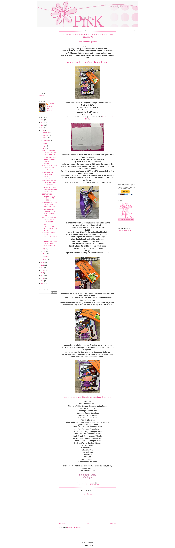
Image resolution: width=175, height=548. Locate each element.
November (46, 135)
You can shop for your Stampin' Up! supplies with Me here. (87, 397)
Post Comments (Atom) (74, 527)
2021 (42, 262)
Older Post (113, 524)
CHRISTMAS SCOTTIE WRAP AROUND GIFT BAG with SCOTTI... (49, 189)
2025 (42, 122)
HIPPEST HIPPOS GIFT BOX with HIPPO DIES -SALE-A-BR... (49, 204)
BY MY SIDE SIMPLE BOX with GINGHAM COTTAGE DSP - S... (49, 152)
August (45, 143)
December (46, 132)
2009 (42, 283)
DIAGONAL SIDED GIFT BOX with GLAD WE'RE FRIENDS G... (49, 243)
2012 (42, 275)
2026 (42, 120)
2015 (42, 267)
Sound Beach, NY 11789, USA (90, 484)
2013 (42, 273)
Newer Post (62, 524)
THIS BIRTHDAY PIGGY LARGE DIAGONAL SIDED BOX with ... (49, 168)
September (46, 140)
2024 (42, 125)
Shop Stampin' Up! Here (87, 42)
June (44, 148)
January (45, 259)
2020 (42, 265)
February (45, 256)
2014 (42, 270)
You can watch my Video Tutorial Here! (87, 62)
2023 (42, 127)
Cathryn (51, 103)
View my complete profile (49, 108)
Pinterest (41, 96)
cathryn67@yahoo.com (124, 230)
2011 (42, 278)
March (45, 254)
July (44, 146)
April (44, 251)
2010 (42, 281)
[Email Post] (96, 482)
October (45, 138)
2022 (42, 130)
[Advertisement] (48, 58)
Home (88, 524)
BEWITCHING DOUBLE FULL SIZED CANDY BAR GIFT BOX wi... (49, 183)
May (44, 248)
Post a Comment (87, 494)
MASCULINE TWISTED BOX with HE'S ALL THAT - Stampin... (49, 219)
